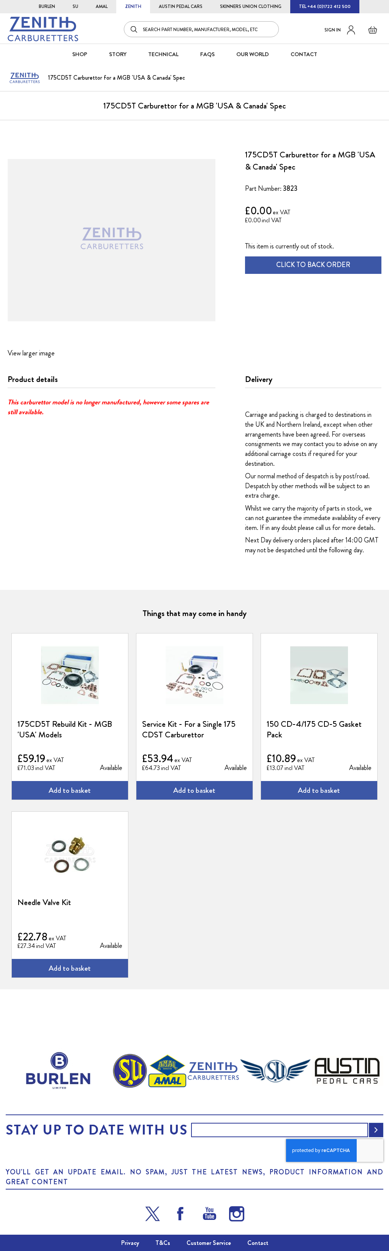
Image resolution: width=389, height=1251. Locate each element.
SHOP (79, 54)
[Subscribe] (376, 1130)
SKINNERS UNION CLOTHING (250, 6)
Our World (252, 54)
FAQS (207, 54)
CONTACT (304, 54)
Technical (163, 54)
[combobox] (201, 29)
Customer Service (209, 1242)
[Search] (134, 29)
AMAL (102, 6)
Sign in (332, 30)
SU (75, 6)
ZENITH (133, 6)
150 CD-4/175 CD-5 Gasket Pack (314, 729)
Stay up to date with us (96, 1130)
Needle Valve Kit (44, 902)
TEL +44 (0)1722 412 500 (325, 6)
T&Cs (162, 1242)
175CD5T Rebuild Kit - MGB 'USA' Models (64, 729)
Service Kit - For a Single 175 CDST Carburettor (189, 729)
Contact (257, 1242)
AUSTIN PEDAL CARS (180, 6)
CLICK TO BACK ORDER (313, 265)
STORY (118, 54)
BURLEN (47, 6)
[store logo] (43, 29)
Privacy (130, 1242)
